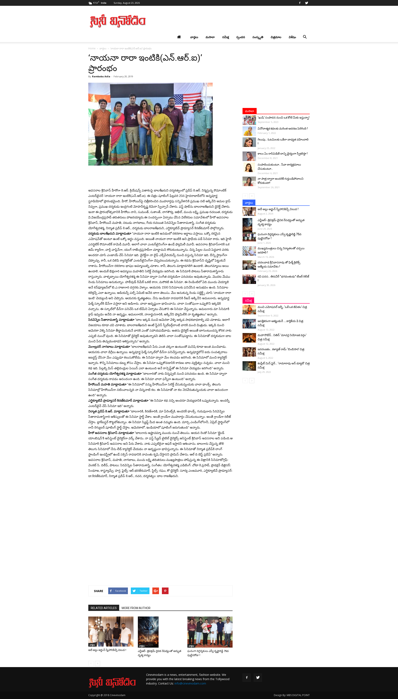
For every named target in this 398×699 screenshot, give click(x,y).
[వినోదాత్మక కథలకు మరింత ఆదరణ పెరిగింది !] (249, 131)
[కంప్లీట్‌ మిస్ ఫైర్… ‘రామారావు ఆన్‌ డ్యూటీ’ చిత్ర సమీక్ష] (249, 366)
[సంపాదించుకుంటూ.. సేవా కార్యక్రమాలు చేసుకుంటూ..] (249, 167)
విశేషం (292, 37)
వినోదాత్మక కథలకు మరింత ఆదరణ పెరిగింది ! (283, 128)
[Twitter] (306, 3)
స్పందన (240, 37)
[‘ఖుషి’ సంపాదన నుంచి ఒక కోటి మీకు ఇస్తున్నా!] (249, 120)
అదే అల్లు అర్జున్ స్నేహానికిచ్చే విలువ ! (107, 650)
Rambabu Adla (101, 76)
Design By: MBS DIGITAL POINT (292, 695)
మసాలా (210, 37)
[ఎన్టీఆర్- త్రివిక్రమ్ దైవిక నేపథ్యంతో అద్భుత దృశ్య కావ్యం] (160, 632)
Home (92, 48)
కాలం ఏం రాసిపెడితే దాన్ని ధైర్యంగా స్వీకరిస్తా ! (283, 153)
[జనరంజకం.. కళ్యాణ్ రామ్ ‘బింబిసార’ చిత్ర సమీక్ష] (249, 352)
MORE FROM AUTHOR (136, 608)
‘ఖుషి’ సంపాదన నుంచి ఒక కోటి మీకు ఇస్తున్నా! (283, 117)
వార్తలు (194, 37)
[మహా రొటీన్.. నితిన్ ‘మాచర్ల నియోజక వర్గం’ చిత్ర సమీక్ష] (249, 338)
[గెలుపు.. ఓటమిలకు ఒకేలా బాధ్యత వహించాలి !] (249, 142)
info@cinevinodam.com (190, 683)
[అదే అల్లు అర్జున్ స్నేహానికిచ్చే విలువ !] (110, 632)
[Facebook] (300, 3)
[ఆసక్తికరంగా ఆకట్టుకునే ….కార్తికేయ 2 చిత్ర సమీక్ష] (249, 323)
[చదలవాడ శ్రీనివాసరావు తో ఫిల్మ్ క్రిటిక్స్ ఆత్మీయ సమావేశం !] (249, 265)
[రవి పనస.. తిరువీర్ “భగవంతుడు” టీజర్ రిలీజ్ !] (249, 279)
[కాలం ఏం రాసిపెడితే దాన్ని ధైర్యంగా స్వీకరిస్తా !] (249, 156)
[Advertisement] (234, 21)
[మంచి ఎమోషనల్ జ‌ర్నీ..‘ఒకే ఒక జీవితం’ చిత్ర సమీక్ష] (249, 309)
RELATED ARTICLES (104, 608)
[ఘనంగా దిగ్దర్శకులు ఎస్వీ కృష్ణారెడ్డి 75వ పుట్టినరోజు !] (210, 632)
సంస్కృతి (257, 37)
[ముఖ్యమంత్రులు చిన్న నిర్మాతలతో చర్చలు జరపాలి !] (249, 251)
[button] (305, 37)
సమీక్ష (225, 37)
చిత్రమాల (276, 37)
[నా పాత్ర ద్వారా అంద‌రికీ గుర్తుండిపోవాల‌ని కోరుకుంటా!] (249, 181)
